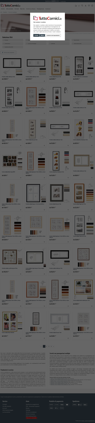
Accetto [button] (36, 35)
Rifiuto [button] (42, 35)
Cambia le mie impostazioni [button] (53, 35)
